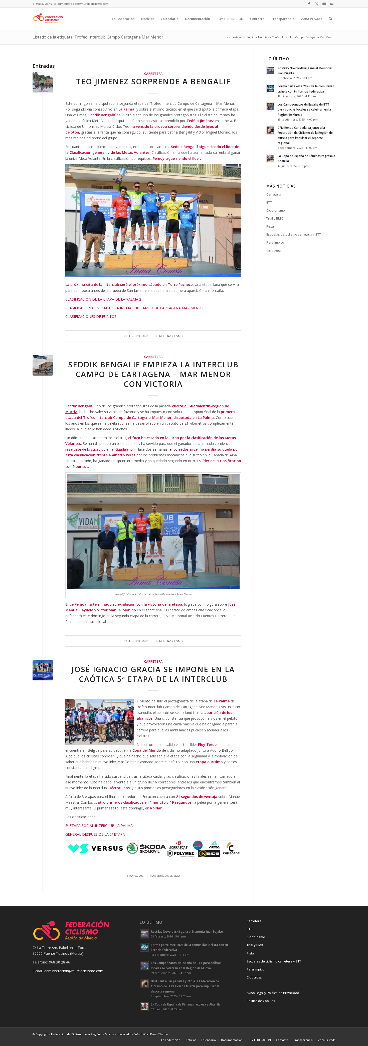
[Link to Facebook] (309, 4)
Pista (270, 226)
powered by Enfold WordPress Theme (142, 1034)
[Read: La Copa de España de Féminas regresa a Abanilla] (270, 158)
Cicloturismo (275, 210)
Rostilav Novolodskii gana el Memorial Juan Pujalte (187, 931)
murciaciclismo (171, 336)
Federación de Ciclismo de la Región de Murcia (82, 1034)
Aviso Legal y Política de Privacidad (273, 992)
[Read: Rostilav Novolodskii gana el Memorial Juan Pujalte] (270, 70)
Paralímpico (275, 242)
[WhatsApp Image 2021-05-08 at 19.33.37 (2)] (43, 670)
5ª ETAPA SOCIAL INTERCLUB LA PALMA (99, 825)
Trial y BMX (274, 218)
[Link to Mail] (331, 4)
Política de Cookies (261, 1000)
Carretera (153, 74)
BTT (269, 202)
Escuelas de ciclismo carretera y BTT (293, 234)
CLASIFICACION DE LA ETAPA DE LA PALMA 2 (103, 299)
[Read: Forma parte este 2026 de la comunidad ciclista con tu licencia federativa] (270, 88)
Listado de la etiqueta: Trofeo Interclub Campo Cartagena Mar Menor (98, 37)
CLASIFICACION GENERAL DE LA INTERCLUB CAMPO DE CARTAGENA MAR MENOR (134, 308)
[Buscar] (330, 19)
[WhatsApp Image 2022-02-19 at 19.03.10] (43, 365)
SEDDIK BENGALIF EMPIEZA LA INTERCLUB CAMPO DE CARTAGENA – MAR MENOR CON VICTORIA (153, 374)
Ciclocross (274, 250)
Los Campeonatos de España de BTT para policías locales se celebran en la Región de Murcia (304, 109)
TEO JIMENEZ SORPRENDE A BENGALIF (153, 81)
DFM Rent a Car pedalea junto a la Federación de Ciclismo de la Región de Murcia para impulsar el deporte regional (185, 986)
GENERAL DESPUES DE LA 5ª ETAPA (95, 834)
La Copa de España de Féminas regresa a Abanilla (186, 1004)
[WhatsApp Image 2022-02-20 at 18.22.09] (43, 82)
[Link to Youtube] (324, 4)
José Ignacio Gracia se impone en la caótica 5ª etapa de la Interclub (153, 674)
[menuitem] (123, 19)
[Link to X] (316, 4)
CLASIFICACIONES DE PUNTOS (91, 316)
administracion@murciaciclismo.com (73, 970)
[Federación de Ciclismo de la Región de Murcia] (48, 19)
